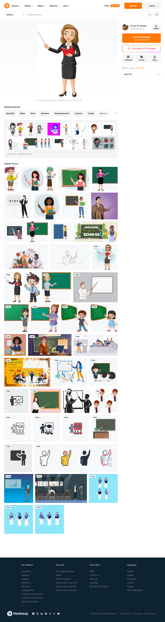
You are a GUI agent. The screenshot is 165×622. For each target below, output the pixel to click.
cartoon (78, 113)
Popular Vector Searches (66, 582)
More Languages (134, 590)
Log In (152, 5)
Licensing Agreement (65, 571)
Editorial (53, 6)
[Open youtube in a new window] (58, 614)
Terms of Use (125, 613)
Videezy (25, 579)
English (130, 571)
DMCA (58, 575)
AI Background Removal (32, 598)
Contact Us (94, 575)
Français (130, 586)
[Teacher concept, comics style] (104, 206)
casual (91, 113)
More (65, 6)
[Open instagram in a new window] (38, 614)
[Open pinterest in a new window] (46, 614)
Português (131, 579)
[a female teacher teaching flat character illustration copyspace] (15, 345)
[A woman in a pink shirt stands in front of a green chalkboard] (105, 179)
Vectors (14, 6)
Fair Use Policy (150, 613)
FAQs (92, 571)
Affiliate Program (63, 579)
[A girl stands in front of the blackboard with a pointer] (104, 318)
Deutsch (130, 582)
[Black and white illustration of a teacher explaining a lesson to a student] (77, 401)
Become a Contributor (99, 586)
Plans (106, 5)
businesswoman (62, 113)
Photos (28, 6)
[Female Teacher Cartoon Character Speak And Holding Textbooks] (51, 179)
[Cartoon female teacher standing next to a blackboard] (56, 287)
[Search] (149, 14)
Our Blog (94, 582)
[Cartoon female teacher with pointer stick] (11, 179)
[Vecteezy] (6, 5)
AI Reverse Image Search (32, 594)
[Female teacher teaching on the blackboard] (69, 372)
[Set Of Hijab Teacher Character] (103, 488)
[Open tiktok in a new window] (50, 614)
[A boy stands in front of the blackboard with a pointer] (74, 318)
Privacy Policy (137, 613)
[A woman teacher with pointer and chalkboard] (45, 318)
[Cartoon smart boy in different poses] (106, 401)
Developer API (28, 590)
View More (103, 143)
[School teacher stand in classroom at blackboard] (49, 345)
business (45, 113)
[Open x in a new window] (54, 614)
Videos (40, 6)
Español (130, 575)
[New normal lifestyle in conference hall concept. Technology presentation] (61, 488)
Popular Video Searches (66, 590)
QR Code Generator (30, 601)
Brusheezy (26, 571)
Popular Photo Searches (66, 586)
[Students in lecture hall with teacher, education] (96, 345)
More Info (128, 74)
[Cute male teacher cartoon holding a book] (32, 287)
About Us (94, 579)
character (104, 113)
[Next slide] (114, 113)
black (22, 113)
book (33, 113)
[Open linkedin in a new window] (42, 614)
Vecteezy (25, 575)
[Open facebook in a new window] (33, 614)
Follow (156, 28)
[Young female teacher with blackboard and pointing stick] (16, 318)
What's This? (140, 68)
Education (26, 586)
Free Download (141, 38)
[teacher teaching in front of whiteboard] (103, 372)
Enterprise (26, 582)
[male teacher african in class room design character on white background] (104, 428)
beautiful (10, 113)
